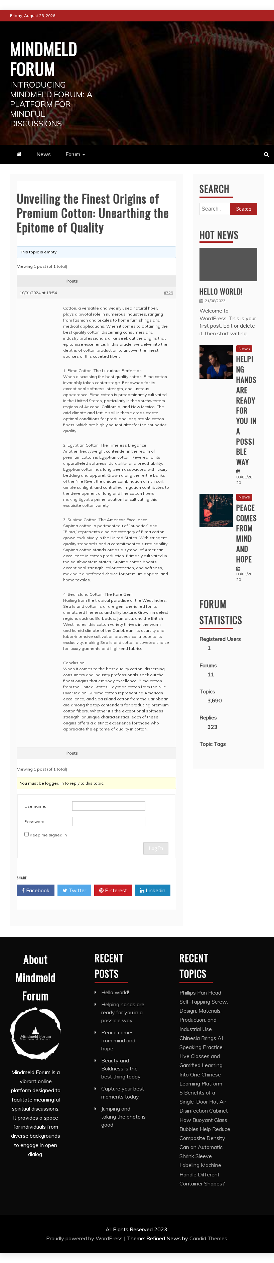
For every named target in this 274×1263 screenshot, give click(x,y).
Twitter (76, 890)
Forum (72, 154)
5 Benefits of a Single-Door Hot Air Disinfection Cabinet (203, 1101)
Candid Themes (208, 1238)
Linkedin (154, 890)
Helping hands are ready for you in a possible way (246, 410)
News (43, 154)
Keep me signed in (48, 834)
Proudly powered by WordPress (85, 1238)
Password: (34, 821)
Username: (35, 806)
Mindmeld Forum (44, 58)
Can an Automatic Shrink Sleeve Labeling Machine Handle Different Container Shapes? (202, 1165)
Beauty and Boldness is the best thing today (121, 1068)
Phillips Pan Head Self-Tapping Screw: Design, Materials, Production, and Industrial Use (203, 1010)
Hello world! (221, 291)
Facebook (37, 890)
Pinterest (115, 890)
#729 (168, 292)
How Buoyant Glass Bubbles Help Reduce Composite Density (204, 1129)
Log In (156, 848)
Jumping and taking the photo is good (123, 1116)
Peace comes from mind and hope (246, 533)
